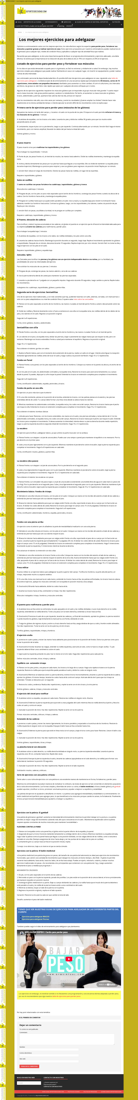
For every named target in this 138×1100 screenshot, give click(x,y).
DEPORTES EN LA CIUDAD (32, 22)
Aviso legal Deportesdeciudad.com (53, 1091)
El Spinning (60, 26)
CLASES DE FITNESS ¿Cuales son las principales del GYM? (34, 26)
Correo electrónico (25, 1053)
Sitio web (22, 1059)
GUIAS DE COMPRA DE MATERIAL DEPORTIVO (92, 22)
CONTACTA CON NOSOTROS (53, 1086)
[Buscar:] (29, 1083)
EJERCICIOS (67, 22)
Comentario (23, 1032)
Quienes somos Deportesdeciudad (111, 1091)
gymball (117, 786)
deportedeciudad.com (42, 1095)
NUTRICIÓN (116, 22)
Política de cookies (74, 1091)
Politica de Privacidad (90, 1091)
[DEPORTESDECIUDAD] (31, 11)
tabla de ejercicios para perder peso (66, 996)
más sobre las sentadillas (83, 299)
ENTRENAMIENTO (51, 22)
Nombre (22, 1047)
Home (19, 22)
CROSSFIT (69, 26)
